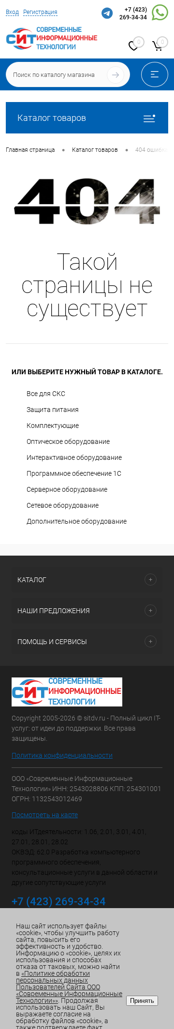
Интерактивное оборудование (74, 457)
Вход (12, 12)
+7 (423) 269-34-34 (133, 13)
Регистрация (40, 12)
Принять (142, 1000)
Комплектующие (53, 425)
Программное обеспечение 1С (74, 473)
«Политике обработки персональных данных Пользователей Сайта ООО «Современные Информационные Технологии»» (69, 987)
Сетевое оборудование (63, 505)
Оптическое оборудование (68, 441)
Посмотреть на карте (45, 815)
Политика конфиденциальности (62, 755)
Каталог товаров (51, 118)
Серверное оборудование (67, 489)
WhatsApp (160, 14)
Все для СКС (46, 393)
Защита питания (53, 409)
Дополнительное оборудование (77, 521)
